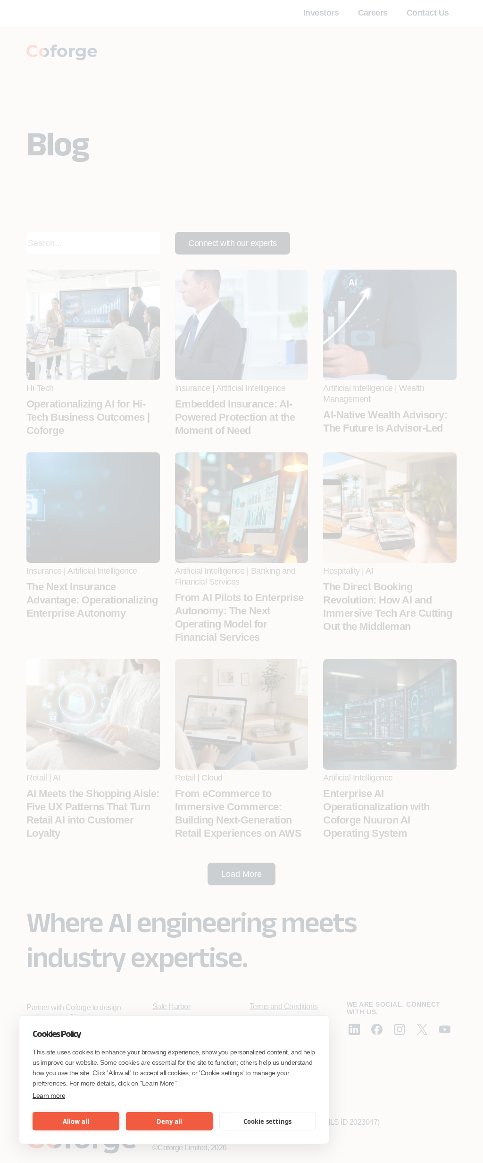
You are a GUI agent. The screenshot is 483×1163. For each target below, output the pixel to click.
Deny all (170, 1121)
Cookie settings (267, 1121)
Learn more (49, 1095)
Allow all (76, 1121)
